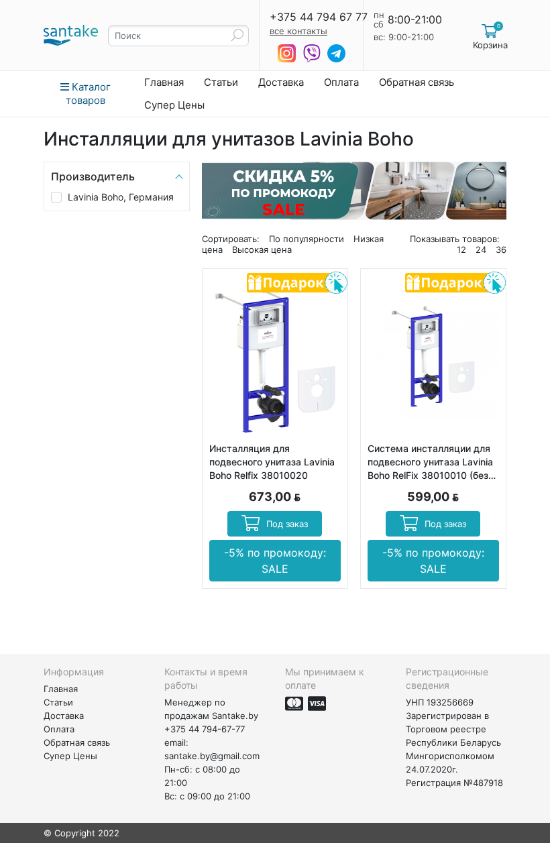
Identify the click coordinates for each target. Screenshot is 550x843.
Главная (164, 82)
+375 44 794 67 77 (319, 16)
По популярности (306, 238)
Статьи (221, 82)
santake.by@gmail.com (212, 755)
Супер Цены (174, 105)
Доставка (281, 82)
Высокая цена (262, 249)
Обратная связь (416, 82)
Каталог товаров (88, 93)
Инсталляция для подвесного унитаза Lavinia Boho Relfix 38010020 (272, 462)
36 (501, 249)
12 (461, 249)
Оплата (341, 82)
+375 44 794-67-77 (204, 729)
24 (481, 249)
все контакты (298, 30)
